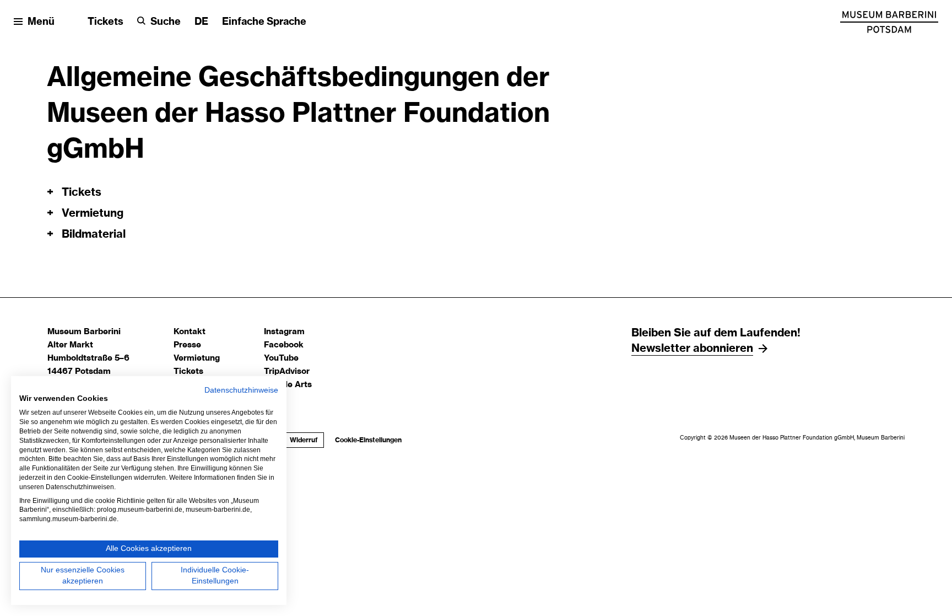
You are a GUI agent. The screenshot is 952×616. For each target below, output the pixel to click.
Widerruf (304, 440)
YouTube (281, 358)
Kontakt (189, 332)
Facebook (284, 345)
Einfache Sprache (264, 22)
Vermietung (197, 358)
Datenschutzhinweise (241, 390)
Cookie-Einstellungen (368, 440)
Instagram (284, 332)
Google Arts (288, 385)
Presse (187, 345)
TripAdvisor (287, 371)
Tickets (105, 22)
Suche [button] (165, 22)
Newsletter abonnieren (692, 348)
